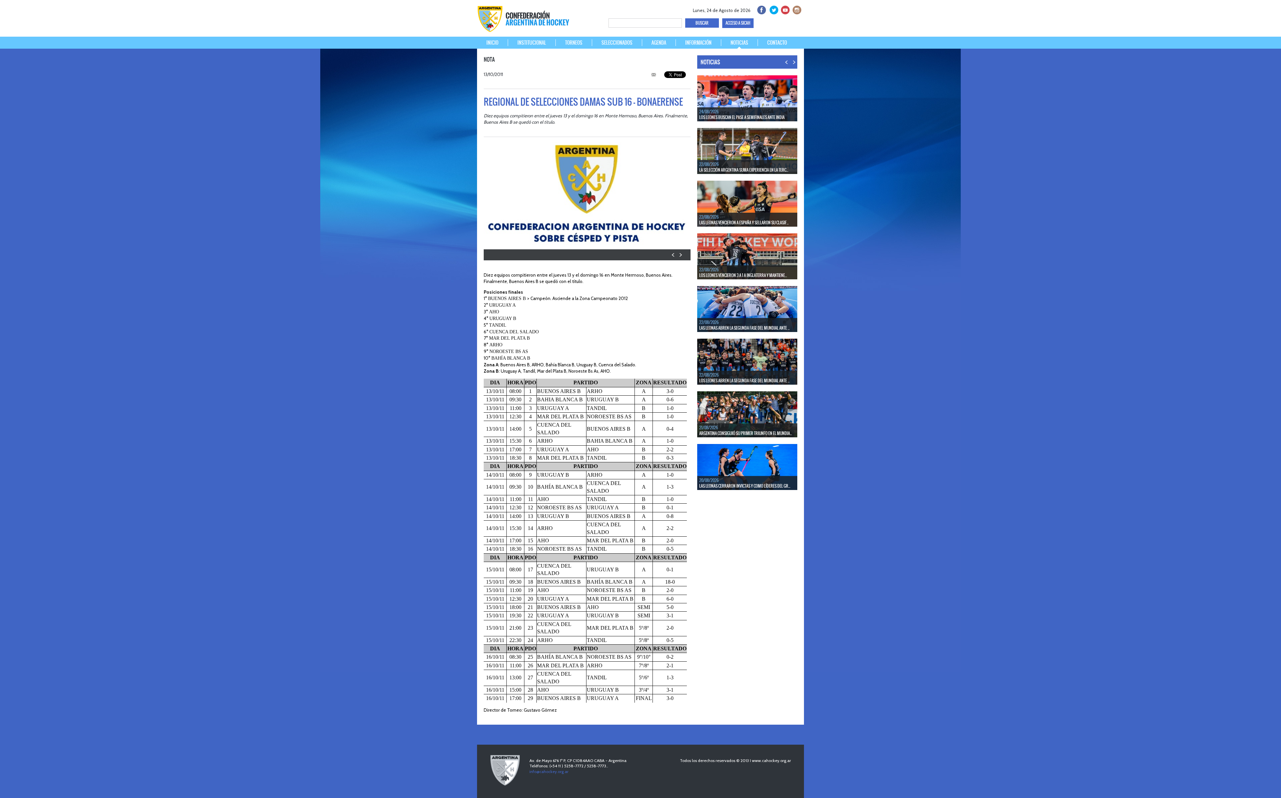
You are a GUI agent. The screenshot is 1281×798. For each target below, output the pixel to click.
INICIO (492, 42)
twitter (773, 9)
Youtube (784, 9)
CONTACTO (777, 42)
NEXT (680, 255)
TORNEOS (573, 42)
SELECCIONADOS (616, 42)
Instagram (796, 9)
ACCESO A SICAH (738, 23)
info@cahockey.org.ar (548, 771)
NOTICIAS (739, 42)
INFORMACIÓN (698, 42)
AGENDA (659, 42)
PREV (673, 255)
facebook (761, 9)
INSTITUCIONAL (531, 42)
